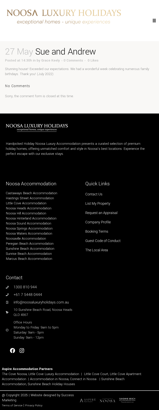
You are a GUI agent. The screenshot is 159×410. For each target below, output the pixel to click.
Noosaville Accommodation (26, 238)
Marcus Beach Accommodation (29, 258)
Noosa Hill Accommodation (26, 213)
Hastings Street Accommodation (30, 198)
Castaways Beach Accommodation (31, 193)
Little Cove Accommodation (26, 203)
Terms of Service (12, 405)
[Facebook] (12, 350)
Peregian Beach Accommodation (30, 243)
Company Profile (98, 222)
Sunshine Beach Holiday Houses (51, 384)
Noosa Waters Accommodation (29, 233)
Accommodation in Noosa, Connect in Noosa (63, 379)
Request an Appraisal (101, 213)
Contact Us (93, 194)
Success (67, 395)
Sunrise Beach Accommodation (29, 253)
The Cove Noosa (14, 374)
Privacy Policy (33, 405)
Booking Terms (96, 231)
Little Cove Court (96, 374)
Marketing (9, 400)
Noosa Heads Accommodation (28, 208)
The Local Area (96, 250)
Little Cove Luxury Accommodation (53, 374)
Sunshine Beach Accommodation (30, 248)
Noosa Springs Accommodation (29, 228)
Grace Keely (50, 60)
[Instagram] (22, 350)
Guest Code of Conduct (103, 241)
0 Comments (73, 60)
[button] (154, 20)
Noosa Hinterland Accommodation (31, 218)
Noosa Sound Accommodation (28, 223)
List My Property (97, 203)
